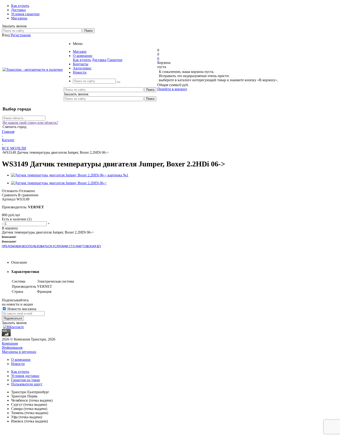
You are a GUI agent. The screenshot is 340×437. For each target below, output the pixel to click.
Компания (10, 343)
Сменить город (14, 127)
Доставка (99, 60)
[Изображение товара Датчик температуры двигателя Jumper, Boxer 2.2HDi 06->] (59, 183)
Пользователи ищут (26, 384)
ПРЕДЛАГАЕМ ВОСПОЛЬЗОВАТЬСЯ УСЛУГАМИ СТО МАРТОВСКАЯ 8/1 (51, 246)
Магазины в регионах (19, 352)
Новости (18, 364)
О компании (21, 360)
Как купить (82, 60)
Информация (12, 348)
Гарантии (114, 60)
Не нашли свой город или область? (30, 123)
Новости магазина (21, 309)
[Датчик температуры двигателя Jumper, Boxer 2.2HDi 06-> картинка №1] (69, 175)
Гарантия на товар (25, 380)
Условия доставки (25, 376)
